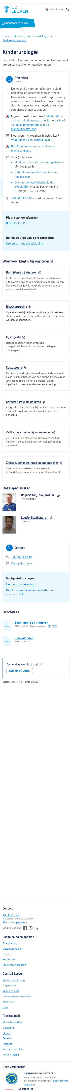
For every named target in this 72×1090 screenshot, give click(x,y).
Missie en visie (11, 991)
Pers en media (11, 1054)
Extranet (7, 1044)
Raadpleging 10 (16, 223)
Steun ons (8, 1001)
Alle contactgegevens (15, 922)
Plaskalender (24, 638)
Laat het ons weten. (19, 670)
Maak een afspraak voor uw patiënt (37, 162)
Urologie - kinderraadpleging (24, 243)
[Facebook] (25, 928)
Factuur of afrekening (20, 584)
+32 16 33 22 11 (11, 915)
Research (8, 1038)
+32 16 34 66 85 (21, 198)
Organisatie (9, 985)
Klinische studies (12, 1022)
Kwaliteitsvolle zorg (14, 980)
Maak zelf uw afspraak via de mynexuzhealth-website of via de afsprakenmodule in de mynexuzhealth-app (38, 122)
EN (49, 626)
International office (13, 1049)
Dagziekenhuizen (12, 948)
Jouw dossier (56, 9)
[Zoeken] (67, 9)
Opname (7, 954)
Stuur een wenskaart (14, 965)
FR (54, 626)
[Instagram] (31, 928)
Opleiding (8, 1027)
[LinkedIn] (36, 928)
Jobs (5, 1007)
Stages (6, 1033)
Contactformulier (22, 563)
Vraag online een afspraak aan (30, 139)
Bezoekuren (9, 959)
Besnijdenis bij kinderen (31, 622)
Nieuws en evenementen (17, 996)
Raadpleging (10, 943)
